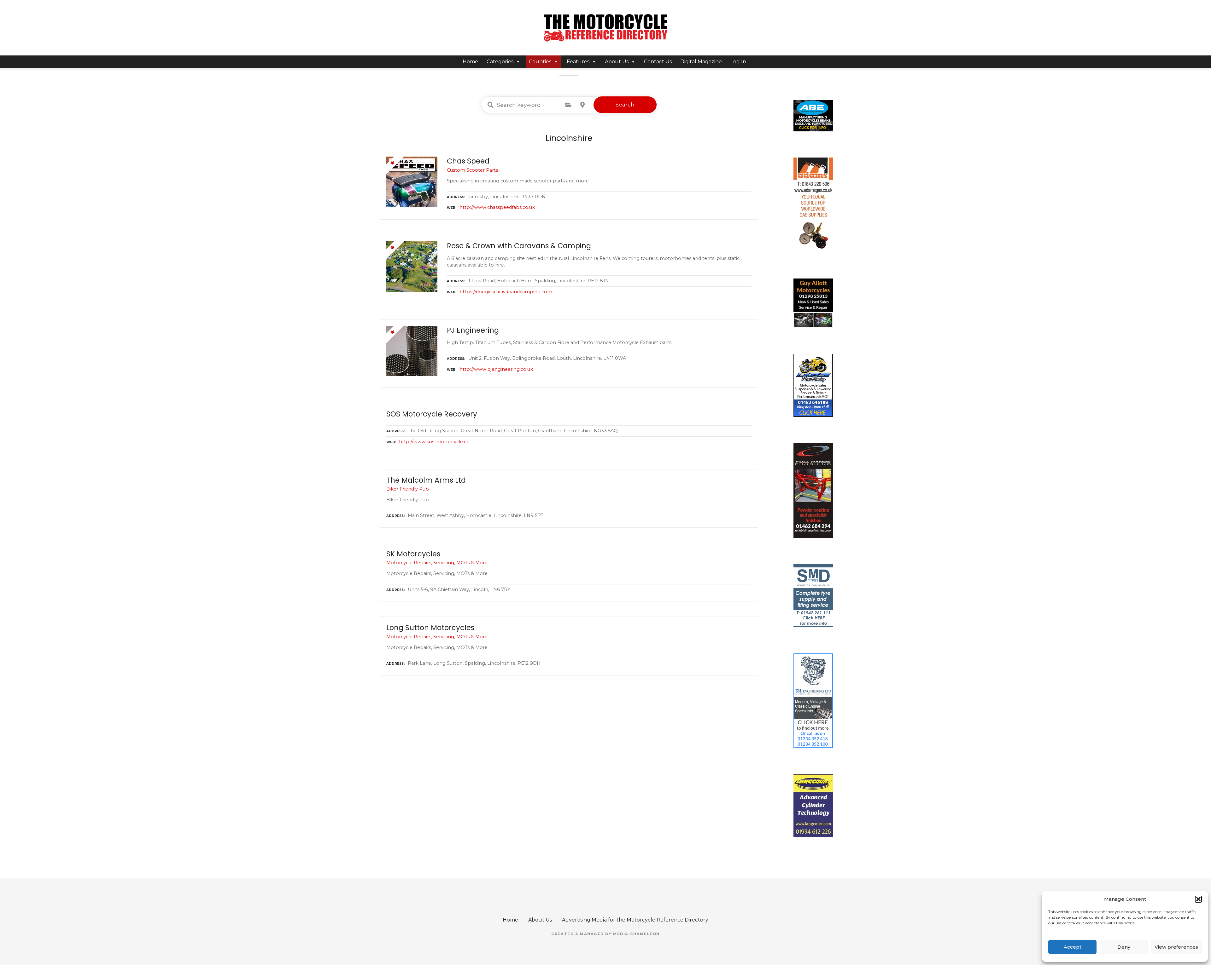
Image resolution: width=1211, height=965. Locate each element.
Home (470, 62)
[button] (1198, 899)
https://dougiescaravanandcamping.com (505, 292)
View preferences (1176, 947)
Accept (1072, 947)
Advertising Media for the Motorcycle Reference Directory (635, 920)
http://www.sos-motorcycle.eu (434, 442)
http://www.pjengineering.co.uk (496, 369)
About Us (617, 62)
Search (625, 104)
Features (578, 62)
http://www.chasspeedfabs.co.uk (497, 207)
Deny (1123, 947)
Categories (500, 62)
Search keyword (490, 105)
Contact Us (658, 62)
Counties (540, 62)
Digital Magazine (701, 62)
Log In (738, 62)
